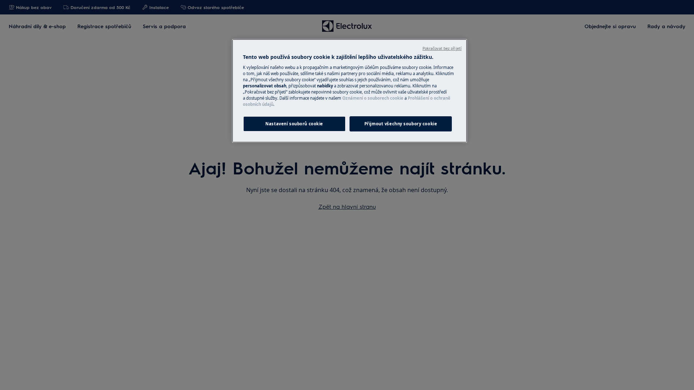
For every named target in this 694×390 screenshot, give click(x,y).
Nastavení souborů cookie (294, 123)
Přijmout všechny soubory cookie (400, 123)
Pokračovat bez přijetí (442, 48)
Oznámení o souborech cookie (372, 98)
